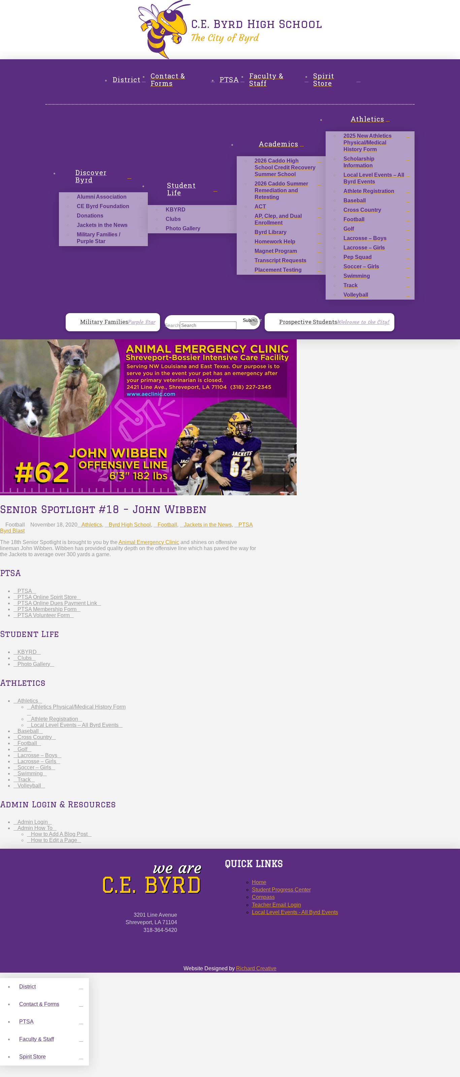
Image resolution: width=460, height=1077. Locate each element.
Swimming (30, 773)
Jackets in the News (208, 525)
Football (167, 525)
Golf (22, 749)
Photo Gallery (34, 664)
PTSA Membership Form (47, 609)
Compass (263, 897)
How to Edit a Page (54, 840)
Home (259, 882)
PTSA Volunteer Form (44, 615)
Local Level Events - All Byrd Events (295, 912)
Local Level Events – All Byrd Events (75, 725)
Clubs (25, 658)
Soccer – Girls (34, 767)
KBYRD (27, 652)
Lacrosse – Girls (37, 761)
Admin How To (35, 828)
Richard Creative (256, 968)
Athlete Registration (54, 719)
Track (24, 779)
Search (172, 325)
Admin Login (33, 822)
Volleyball (29, 785)
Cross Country (35, 737)
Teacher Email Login (276, 905)
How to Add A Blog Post (59, 834)
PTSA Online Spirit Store (47, 597)
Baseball (28, 731)
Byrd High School (130, 525)
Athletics (91, 525)
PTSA (25, 591)
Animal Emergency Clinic (149, 542)
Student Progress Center (281, 890)
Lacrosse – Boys (37, 755)
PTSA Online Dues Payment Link (57, 603)
